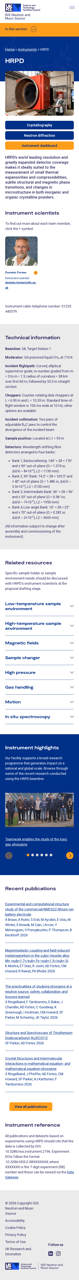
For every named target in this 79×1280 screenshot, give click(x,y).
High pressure (20, 672)
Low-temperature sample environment (33, 606)
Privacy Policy (15, 1235)
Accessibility (15, 1221)
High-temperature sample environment (33, 626)
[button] (28, 855)
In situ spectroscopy (27, 716)
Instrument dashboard (39, 146)
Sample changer (22, 657)
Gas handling (19, 686)
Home (10, 49)
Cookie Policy (15, 1228)
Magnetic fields (22, 642)
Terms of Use (15, 1242)
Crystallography (39, 125)
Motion (13, 701)
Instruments (27, 49)
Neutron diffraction (39, 135)
